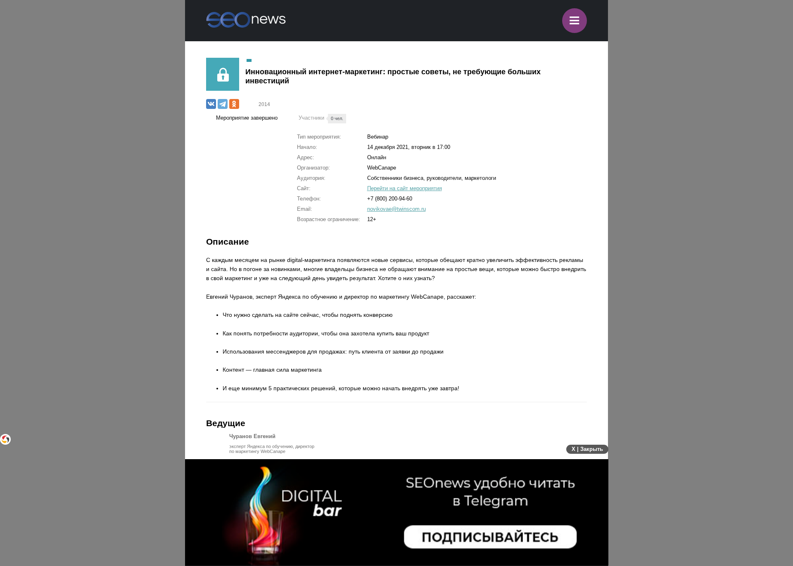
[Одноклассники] (234, 104)
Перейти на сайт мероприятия (404, 188)
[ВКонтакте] (211, 104)
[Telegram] (223, 104)
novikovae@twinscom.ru (396, 209)
